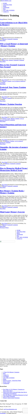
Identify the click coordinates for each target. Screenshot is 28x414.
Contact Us (19, 238)
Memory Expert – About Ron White (12, 380)
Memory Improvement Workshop (11, 397)
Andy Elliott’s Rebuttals (9, 396)
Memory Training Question (11, 104)
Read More (3, 40)
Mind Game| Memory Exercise (12, 212)
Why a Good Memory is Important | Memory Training (14, 45)
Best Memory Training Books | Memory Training (12, 192)
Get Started (6, 376)
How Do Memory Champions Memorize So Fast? (15, 395)
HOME (18, 230)
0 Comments (15, 39)
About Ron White (21, 231)
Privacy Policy (6, 382)
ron (2, 37)
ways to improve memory (18, 81)
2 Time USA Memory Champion (11, 372)
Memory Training (7, 39)
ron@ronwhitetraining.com (10, 409)
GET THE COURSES (22, 237)
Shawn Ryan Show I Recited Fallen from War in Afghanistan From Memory (15, 393)
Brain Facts (5, 60)
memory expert (6, 118)
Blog (18, 236)
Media (18, 233)
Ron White (4, 79)
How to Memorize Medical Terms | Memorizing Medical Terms (14, 169)
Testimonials (20, 234)
